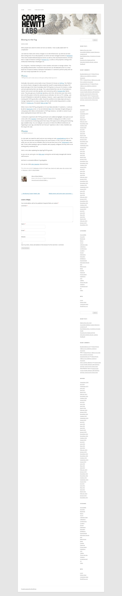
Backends (36, 168)
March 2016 (83, 135)
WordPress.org (84, 306)
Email (23, 230)
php (64, 168)
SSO (81, 278)
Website (23, 237)
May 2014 (82, 173)
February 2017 (83, 121)
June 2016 (82, 131)
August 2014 (83, 167)
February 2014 (83, 177)
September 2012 (84, 207)
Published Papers (39, 10)
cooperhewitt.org (61, 138)
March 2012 (83, 219)
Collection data (84, 244)
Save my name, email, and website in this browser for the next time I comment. (42, 245)
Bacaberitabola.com (85, 74)
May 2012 (82, 215)
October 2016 (83, 125)
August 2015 (83, 147)
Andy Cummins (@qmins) (86, 90)
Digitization (83, 254)
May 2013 (82, 193)
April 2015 (82, 155)
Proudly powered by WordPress (28, 589)
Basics (81, 241)
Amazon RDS (61, 91)
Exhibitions (83, 258)
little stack (41, 154)
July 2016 (82, 129)
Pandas (82, 270)
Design (82, 252)
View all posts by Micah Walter (40, 180)
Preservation (83, 274)
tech (70, 168)
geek (58, 168)
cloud (52, 168)
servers (67, 168)
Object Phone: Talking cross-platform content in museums (89, 76)
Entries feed (83, 302)
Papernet (82, 272)
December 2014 (84, 161)
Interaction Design (84, 262)
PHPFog (61, 83)
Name (23, 224)
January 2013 (83, 199)
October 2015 (83, 143)
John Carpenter (35, 164)
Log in (81, 300)
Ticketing (82, 284)
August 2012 (83, 209)
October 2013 (83, 185)
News (81, 268)
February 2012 (83, 221)
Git (41, 93)
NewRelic (33, 119)
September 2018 (84, 109)
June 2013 (82, 191)
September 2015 (84, 145)
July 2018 (82, 111)
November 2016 (84, 123)
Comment (24, 205)
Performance (65, 142)
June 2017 (82, 115)
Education (82, 256)
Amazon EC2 (45, 59)
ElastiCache (30, 109)
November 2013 (84, 183)
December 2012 (84, 201)
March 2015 (83, 157)
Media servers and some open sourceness (61, 193)
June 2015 (82, 151)
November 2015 (84, 141)
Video (81, 290)
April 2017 (82, 117)
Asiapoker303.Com (84, 84)
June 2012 (82, 213)
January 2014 (83, 179)
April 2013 (82, 195)
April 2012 (82, 217)
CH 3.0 (40, 168)
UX (80, 288)
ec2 (55, 168)
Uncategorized (83, 286)
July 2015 (82, 149)
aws (49, 168)
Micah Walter (36, 170)
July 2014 (82, 169)
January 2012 (83, 223)
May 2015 (82, 153)
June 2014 (82, 171)
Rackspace (69, 55)
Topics (29, 10)
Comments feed (84, 304)
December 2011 (84, 225)
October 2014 (83, 165)
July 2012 (82, 211)
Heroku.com (30, 103)
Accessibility (83, 235)
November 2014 (84, 163)
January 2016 (83, 139)
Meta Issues (83, 266)
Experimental (83, 260)
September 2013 (84, 187)
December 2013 (84, 181)
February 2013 (83, 197)
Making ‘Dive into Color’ (86, 50)
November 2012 (84, 203)
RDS (50, 109)
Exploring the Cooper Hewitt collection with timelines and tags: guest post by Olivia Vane (90, 92)
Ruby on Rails (44, 103)
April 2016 (82, 133)
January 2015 (83, 159)
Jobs (81, 264)
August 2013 (83, 189)
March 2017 (83, 119)
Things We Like (84, 282)
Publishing (82, 276)
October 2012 (83, 205)
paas (61, 168)
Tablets (82, 280)
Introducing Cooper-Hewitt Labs (30, 193)
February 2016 (83, 137)
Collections (83, 246)
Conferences (83, 248)
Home (22, 10)
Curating (82, 250)
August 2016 (83, 127)
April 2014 (82, 175)
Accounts (82, 237)
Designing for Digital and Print (87, 60)
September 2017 (84, 113)
